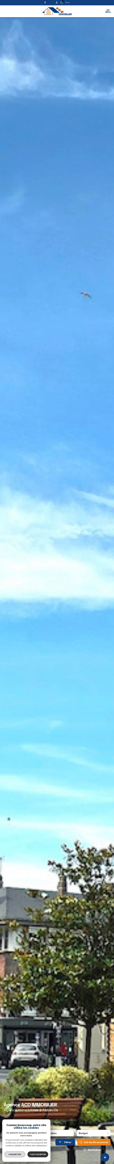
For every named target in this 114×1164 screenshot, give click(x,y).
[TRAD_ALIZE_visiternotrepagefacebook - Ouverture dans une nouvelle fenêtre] (46, 2)
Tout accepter (38, 1154)
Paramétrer (15, 1154)
